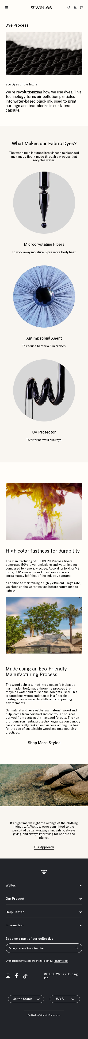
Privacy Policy (61, 960)
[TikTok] (25, 976)
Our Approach (44, 847)
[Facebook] (17, 976)
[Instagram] (8, 976)
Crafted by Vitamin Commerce (44, 1015)
